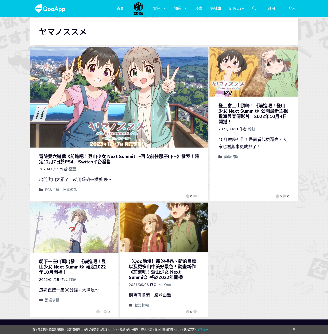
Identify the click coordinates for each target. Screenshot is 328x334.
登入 (292, 8)
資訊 (156, 8)
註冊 (271, 8)
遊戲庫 (215, 8)
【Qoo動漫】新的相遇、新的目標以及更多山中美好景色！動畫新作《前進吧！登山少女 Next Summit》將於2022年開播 (162, 269)
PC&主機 (52, 189)
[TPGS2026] (138, 8)
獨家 (177, 8)
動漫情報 (231, 156)
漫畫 (198, 8)
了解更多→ (204, 329)
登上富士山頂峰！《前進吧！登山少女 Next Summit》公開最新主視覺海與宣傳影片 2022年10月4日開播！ (253, 114)
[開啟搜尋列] (254, 8)
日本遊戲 (70, 189)
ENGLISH (236, 8)
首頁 (120, 8)
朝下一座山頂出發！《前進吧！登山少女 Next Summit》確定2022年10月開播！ (72, 267)
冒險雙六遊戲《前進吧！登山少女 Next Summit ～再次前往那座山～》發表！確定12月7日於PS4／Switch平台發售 (119, 159)
